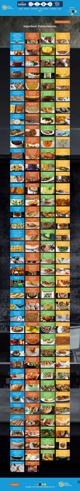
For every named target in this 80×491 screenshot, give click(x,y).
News (59, 9)
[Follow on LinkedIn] (76, 11)
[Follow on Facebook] (68, 11)
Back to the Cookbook (62, 22)
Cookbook (53, 9)
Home (20, 9)
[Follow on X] (73, 11)
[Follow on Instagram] (70, 11)
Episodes (27, 9)
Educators (34, 9)
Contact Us (72, 7)
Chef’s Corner (43, 9)
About (40, 10)
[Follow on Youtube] (72, 14)
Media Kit (72, 9)
